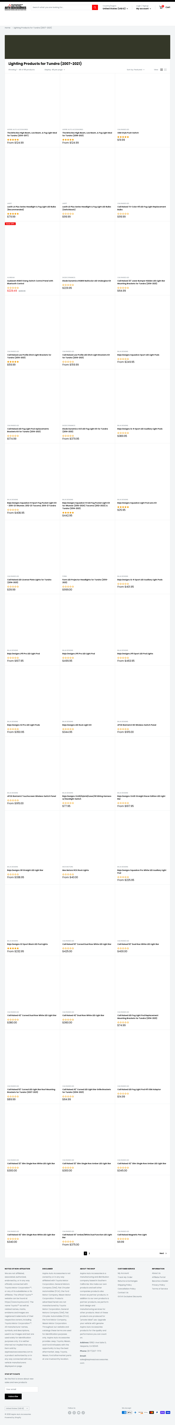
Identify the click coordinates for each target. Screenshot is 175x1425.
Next (162, 1253)
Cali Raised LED (123, 129)
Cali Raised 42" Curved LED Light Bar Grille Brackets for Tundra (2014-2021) (86, 1090)
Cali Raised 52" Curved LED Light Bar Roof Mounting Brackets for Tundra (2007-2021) (31, 1090)
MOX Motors (67, 867)
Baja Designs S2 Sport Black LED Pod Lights (27, 944)
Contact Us (123, 1292)
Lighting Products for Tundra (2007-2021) (33, 27)
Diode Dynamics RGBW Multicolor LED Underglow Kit (86, 281)
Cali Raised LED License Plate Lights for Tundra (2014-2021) (29, 581)
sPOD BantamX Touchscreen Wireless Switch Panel (31, 796)
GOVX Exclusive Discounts (130, 1296)
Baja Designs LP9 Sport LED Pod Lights (135, 653)
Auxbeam (11, 277)
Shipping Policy (125, 1285)
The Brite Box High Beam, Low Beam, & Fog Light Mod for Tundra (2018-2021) (87, 134)
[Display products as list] (165, 70)
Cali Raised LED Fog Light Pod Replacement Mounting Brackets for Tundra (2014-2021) (137, 1016)
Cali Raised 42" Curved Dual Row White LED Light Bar (31, 1015)
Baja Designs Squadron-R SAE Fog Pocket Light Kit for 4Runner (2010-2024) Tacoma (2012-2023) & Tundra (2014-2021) (86, 506)
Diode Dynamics (68, 277)
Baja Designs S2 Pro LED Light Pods (23, 725)
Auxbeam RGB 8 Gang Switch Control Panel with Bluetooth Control (30, 282)
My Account (123, 1273)
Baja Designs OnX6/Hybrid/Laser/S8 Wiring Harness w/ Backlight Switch (86, 797)
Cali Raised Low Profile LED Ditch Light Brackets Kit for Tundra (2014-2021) (86, 356)
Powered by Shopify (13, 1417)
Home (7, 27)
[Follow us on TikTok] (83, 1412)
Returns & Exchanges (128, 1281)
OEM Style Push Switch (128, 133)
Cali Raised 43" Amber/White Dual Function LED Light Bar (87, 1236)
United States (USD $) (15, 1408)
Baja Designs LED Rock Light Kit (77, 725)
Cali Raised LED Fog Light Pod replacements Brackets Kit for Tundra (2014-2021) (28, 430)
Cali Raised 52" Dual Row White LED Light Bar (138, 944)
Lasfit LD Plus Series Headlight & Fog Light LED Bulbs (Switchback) (86, 208)
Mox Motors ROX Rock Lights (75, 870)
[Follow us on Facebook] (69, 1412)
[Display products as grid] (161, 70)
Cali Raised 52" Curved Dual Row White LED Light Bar (86, 944)
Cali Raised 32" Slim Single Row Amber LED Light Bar (86, 1163)
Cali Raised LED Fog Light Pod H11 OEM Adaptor (139, 1089)
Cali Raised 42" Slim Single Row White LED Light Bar (31, 1234)
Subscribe (13, 1396)
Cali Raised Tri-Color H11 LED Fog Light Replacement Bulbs (141, 208)
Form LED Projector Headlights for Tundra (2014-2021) (85, 581)
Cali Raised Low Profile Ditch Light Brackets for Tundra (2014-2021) (29, 356)
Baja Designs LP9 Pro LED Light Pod (23, 653)
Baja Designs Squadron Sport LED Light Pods (138, 355)
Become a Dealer (160, 1281)
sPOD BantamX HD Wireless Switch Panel (136, 725)
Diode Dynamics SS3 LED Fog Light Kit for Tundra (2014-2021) (85, 430)
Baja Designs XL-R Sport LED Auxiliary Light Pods (139, 429)
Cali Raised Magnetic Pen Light (132, 1234)
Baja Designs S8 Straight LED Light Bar (25, 870)
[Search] (95, 7)
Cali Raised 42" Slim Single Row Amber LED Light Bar (141, 1163)
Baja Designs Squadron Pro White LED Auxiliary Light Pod (141, 871)
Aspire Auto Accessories (17, 129)
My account (142, 8)
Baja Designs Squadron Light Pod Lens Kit (137, 503)
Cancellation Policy (127, 1288)
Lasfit (9, 203)
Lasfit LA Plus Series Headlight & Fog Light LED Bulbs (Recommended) (31, 208)
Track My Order (125, 1277)
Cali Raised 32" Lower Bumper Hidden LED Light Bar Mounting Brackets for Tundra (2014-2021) (141, 282)
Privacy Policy (158, 1285)
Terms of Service (160, 1288)
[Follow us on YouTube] (78, 1412)
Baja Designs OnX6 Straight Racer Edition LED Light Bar (141, 797)
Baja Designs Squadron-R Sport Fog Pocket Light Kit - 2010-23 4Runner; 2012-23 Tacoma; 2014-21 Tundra (32, 504)
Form (64, 576)
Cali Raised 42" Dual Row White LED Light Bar (83, 1015)
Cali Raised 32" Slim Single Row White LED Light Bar (31, 1163)
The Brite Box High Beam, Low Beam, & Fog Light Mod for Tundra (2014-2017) (32, 134)
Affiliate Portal (158, 1277)
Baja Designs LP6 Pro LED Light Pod (78, 653)
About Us (156, 1273)
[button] (13, 139)
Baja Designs (122, 351)
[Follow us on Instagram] (74, 1412)
